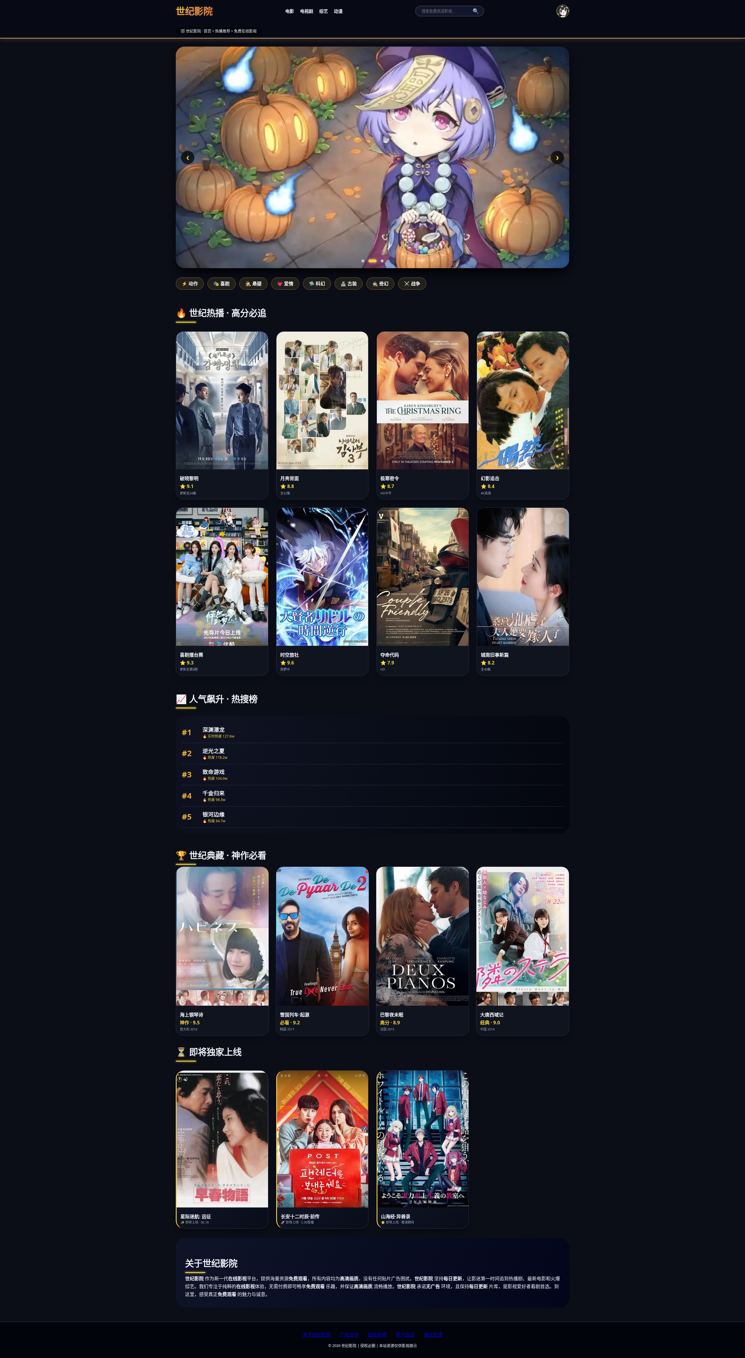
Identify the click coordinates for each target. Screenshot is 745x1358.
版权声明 (377, 1335)
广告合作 (349, 1335)
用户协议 (405, 1335)
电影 (289, 11)
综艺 (323, 11)
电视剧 (306, 11)
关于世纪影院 (317, 1335)
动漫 (338, 11)
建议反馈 (433, 1335)
